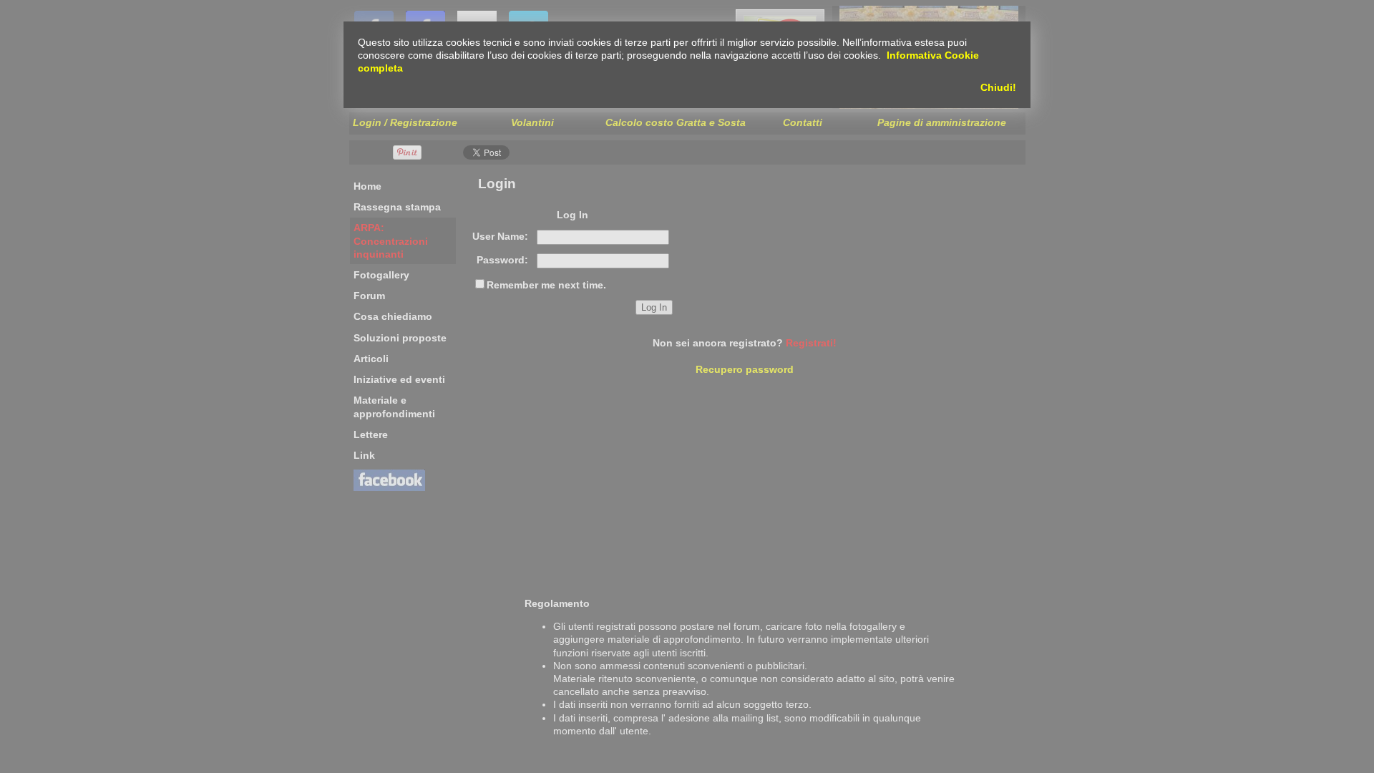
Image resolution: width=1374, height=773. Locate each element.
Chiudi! (998, 87)
